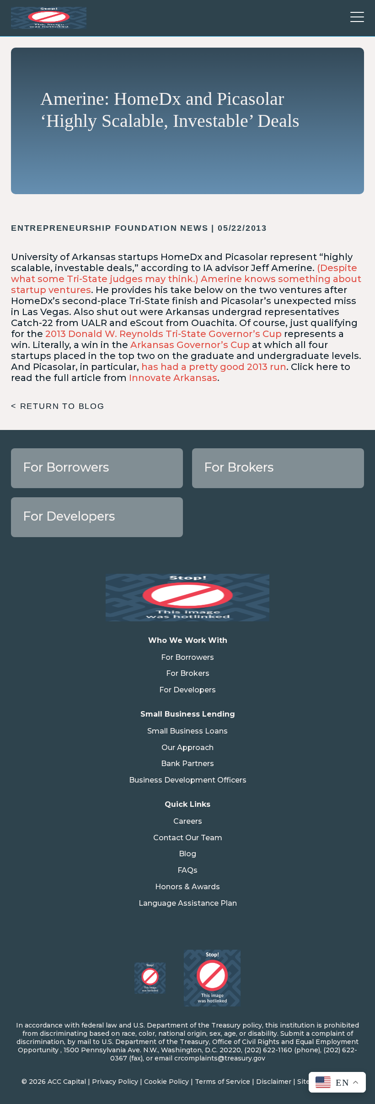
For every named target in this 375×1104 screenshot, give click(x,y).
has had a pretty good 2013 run (213, 366)
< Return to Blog (58, 406)
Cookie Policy (166, 1081)
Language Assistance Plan (188, 903)
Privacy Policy (115, 1081)
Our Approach (187, 747)
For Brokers (187, 673)
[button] (357, 18)
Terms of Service (222, 1081)
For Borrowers (187, 657)
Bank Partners (187, 763)
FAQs (187, 870)
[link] (97, 468)
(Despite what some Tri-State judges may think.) (184, 273)
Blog (187, 853)
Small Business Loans (187, 731)
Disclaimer (273, 1081)
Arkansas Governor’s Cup (190, 344)
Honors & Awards (187, 886)
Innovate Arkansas (173, 377)
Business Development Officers (187, 780)
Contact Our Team (187, 837)
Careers (187, 821)
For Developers (187, 689)
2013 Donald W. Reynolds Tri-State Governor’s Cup (163, 333)
